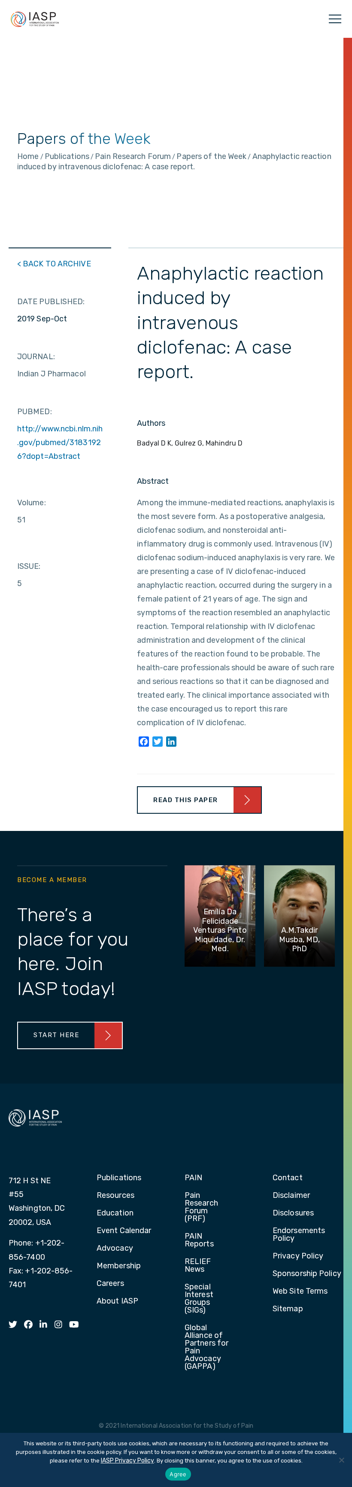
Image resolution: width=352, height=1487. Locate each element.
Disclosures (293, 1213)
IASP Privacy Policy (127, 1460)
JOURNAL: (36, 356)
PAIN (193, 1178)
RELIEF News (198, 1266)
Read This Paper (185, 800)
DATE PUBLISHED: (51, 301)
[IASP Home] (35, 19)
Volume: (31, 502)
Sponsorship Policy (307, 1274)
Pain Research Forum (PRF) (201, 1207)
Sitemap (288, 1309)
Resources (115, 1195)
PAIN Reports (199, 1240)
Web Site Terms (300, 1291)
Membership (119, 1266)
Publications (119, 1178)
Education (115, 1213)
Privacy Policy (298, 1256)
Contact (288, 1178)
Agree (178, 1474)
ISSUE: (29, 566)
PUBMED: (34, 411)
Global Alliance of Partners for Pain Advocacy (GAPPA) (206, 1347)
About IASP (117, 1301)
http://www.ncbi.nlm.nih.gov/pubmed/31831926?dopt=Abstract (60, 442)
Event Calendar (124, 1231)
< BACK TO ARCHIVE (54, 264)
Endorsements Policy (299, 1235)
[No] (341, 1460)
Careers (110, 1283)
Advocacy (115, 1248)
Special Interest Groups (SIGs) (199, 1299)
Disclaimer (291, 1195)
